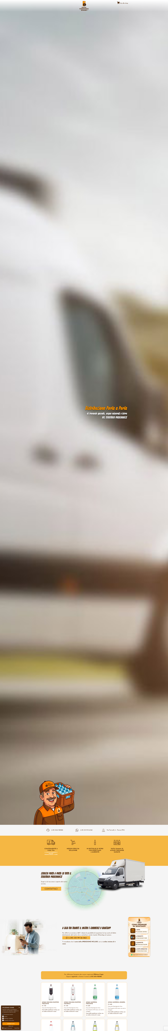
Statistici (5, 1016)
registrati (74, 976)
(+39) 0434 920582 (57, 830)
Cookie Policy (16, 1028)
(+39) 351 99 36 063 (86, 830)
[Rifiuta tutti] (19, 1007)
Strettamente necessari (8, 1014)
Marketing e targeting (8, 1018)
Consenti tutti (11, 1023)
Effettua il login (98, 974)
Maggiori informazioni (8, 1028)
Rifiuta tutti (11, 1026)
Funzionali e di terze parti (9, 1020)
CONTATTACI (51, 888)
